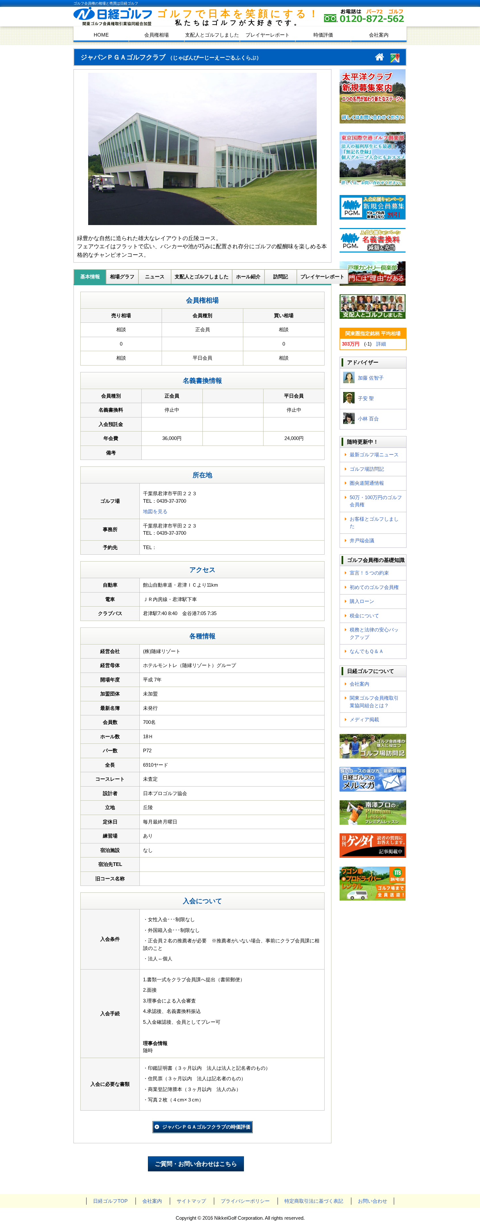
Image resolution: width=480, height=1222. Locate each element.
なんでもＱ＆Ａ (367, 651)
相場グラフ (122, 276)
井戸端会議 (362, 540)
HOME (101, 35)
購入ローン (362, 601)
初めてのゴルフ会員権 (374, 587)
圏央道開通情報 (367, 483)
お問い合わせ (372, 1201)
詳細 (381, 344)
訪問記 (280, 276)
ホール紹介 (248, 276)
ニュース (155, 276)
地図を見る (155, 511)
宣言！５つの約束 (369, 573)
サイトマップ (191, 1201)
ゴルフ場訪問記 (367, 469)
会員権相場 (156, 35)
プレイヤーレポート (268, 35)
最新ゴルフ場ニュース (374, 454)
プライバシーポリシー (245, 1201)
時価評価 (323, 35)
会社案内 (379, 35)
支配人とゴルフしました (212, 35)
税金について (364, 615)
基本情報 (90, 276)
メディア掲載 (364, 719)
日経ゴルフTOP (110, 1201)
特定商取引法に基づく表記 (313, 1201)
